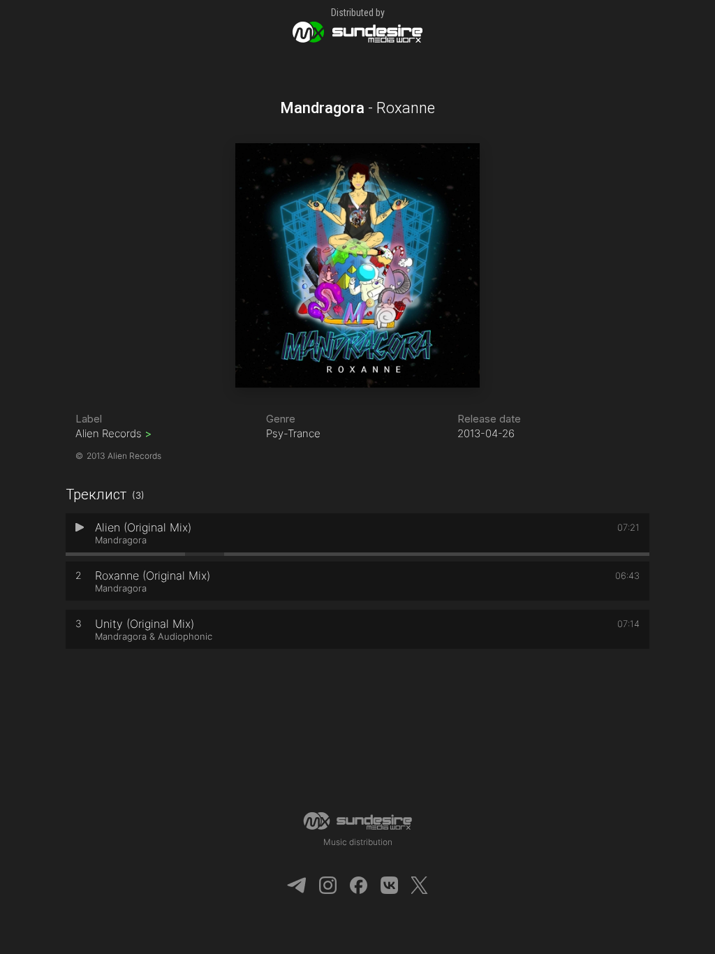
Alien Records (113, 433)
